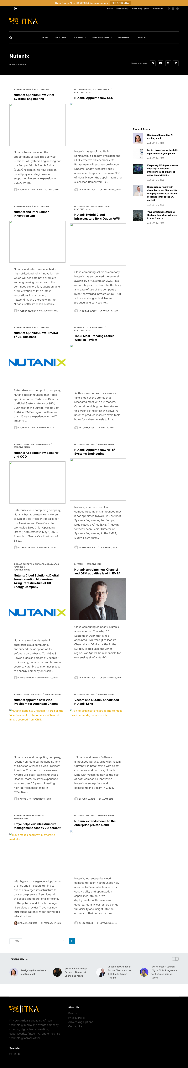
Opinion (142, 37)
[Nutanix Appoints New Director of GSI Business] (37, 363)
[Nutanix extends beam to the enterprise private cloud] (98, 851)
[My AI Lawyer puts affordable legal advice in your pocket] (138, 154)
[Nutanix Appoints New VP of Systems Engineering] (37, 125)
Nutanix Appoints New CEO (93, 98)
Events (110, 8)
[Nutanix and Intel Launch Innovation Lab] (37, 242)
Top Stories (60, 37)
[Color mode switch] (15, 8)
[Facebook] (169, 8)
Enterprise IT (38, 815)
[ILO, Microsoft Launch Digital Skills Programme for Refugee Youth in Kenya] (144, 972)
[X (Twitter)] (173, 8)
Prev (17, 941)
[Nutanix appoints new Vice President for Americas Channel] (37, 730)
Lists (88, 327)
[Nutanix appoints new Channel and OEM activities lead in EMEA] (98, 599)
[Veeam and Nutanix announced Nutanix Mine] (98, 730)
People (80, 564)
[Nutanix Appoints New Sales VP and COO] (37, 482)
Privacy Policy (122, 8)
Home (45, 37)
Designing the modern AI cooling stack (34, 972)
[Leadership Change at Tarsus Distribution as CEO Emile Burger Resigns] (100, 972)
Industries (123, 37)
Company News (23, 89)
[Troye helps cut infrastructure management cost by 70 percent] (37, 854)
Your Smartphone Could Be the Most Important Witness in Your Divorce (162, 215)
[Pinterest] (168, 63)
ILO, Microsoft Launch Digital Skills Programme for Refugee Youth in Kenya (164, 972)
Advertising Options (141, 8)
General (81, 327)
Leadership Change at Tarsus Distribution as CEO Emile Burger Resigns (119, 972)
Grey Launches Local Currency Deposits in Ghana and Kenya (76, 972)
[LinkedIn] (176, 63)
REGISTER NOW (120, 3)
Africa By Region (100, 37)
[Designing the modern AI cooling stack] (138, 138)
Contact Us (158, 8)
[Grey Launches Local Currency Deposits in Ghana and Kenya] (57, 972)
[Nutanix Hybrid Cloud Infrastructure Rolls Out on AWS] (98, 244)
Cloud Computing (85, 206)
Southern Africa (101, 89)
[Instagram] (177, 8)
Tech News (78, 37)
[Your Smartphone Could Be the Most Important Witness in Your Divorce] (138, 215)
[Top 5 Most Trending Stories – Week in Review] (98, 366)
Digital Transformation (47, 564)
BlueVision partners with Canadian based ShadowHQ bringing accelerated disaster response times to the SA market (162, 193)
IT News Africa (18, 1020)
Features (18, 567)
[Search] (10, 37)
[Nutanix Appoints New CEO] (98, 124)
